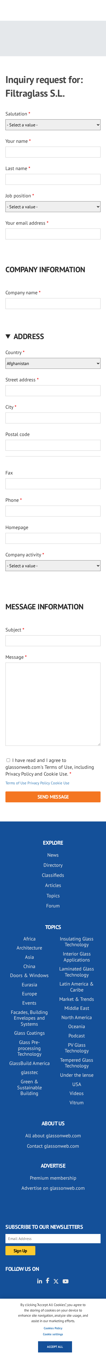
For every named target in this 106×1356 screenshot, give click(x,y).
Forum (53, 906)
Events (29, 1003)
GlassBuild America (29, 1063)
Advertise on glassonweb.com (53, 1188)
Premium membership (53, 1178)
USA (76, 1084)
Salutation (16, 114)
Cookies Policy (53, 1328)
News (53, 855)
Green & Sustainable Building (29, 1087)
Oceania (76, 1026)
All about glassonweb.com (53, 1135)
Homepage (16, 527)
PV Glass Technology (77, 1048)
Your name (16, 141)
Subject (13, 630)
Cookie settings (53, 1334)
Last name (16, 168)
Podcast (76, 1035)
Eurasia (29, 984)
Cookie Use (60, 783)
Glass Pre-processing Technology (29, 1048)
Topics (53, 895)
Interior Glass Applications (77, 957)
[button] (53, 336)
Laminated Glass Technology (76, 972)
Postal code (17, 434)
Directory (53, 865)
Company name (21, 292)
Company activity (23, 554)
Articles (53, 885)
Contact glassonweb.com (53, 1146)
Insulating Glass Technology (76, 942)
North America (76, 1017)
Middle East (76, 1008)
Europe (29, 993)
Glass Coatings (29, 1033)
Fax (9, 473)
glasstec (29, 1072)
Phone (12, 500)
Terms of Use (15, 783)
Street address (20, 379)
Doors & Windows (29, 975)
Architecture (29, 948)
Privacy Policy (38, 783)
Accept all (55, 1347)
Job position (18, 195)
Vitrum (77, 1102)
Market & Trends (76, 999)
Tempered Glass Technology (76, 1063)
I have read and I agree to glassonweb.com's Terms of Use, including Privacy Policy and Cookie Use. (49, 767)
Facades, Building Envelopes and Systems (29, 1018)
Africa (29, 939)
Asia (29, 957)
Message (14, 657)
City (9, 407)
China (29, 966)
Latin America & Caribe (77, 987)
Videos (77, 1093)
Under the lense (76, 1075)
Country (13, 352)
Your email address (25, 223)
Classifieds (53, 875)
